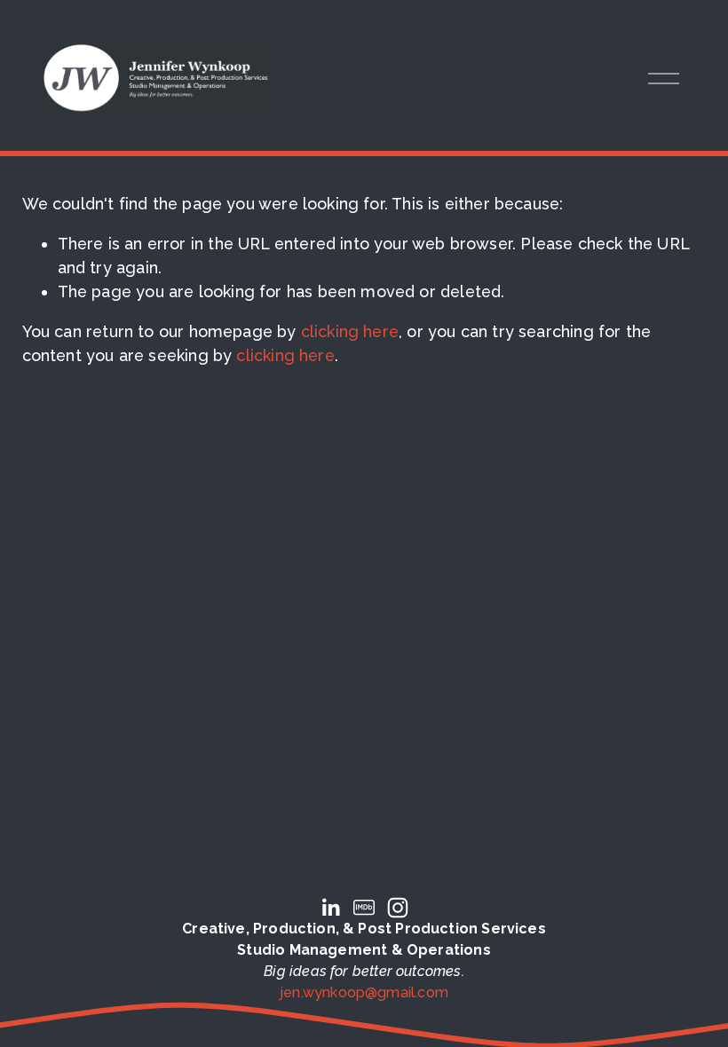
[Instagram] (397, 907)
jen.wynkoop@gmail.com (364, 992)
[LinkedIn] (330, 907)
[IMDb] (364, 907)
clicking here (350, 331)
